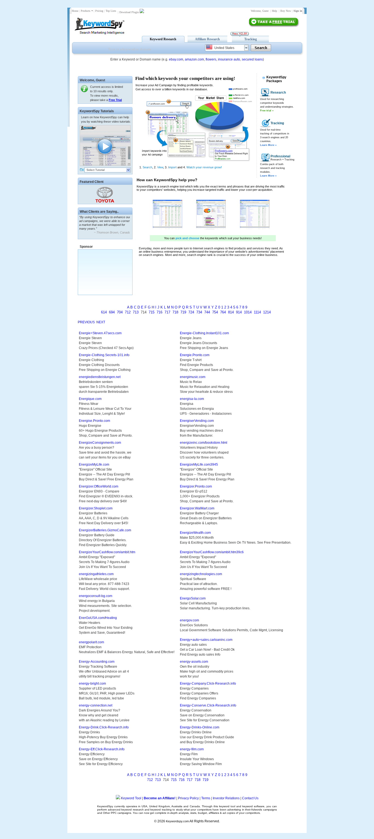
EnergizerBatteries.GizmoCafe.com (105, 530)
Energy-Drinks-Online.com (199, 727)
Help (274, 10)
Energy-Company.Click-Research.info (208, 683)
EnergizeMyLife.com (94, 464)
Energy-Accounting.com (96, 662)
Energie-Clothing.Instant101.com (204, 333)
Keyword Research (163, 39)
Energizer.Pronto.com (196, 486)
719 (183, 312)
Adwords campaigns (264, 809)
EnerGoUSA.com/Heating (98, 618)
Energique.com (90, 399)
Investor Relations (226, 798)
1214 (267, 312)
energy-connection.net (95, 705)
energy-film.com (192, 749)
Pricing (99, 10)
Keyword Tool (131, 798)
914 (239, 312)
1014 (248, 312)
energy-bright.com (92, 683)
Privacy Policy (188, 798)
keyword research (132, 809)
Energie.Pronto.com (194, 355)
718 (175, 312)
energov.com (189, 620)
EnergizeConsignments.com (100, 443)
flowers (211, 59)
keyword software (253, 806)
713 (136, 312)
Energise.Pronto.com (94, 421)
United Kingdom (159, 806)
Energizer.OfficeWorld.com (98, 486)
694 (112, 312)
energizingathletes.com (96, 574)
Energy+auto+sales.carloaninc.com (206, 640)
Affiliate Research (207, 39)
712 (128, 312)
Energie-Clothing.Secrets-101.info (104, 355)
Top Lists (111, 10)
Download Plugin (129, 12)
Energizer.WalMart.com (197, 508)
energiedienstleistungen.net (99, 377)
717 (167, 312)
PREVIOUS (86, 322)
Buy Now (285, 10)
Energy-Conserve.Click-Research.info (208, 705)
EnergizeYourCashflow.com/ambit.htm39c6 (212, 552)
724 (191, 312)
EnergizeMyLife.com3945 (199, 464)
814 (231, 312)
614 (104, 312)
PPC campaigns (121, 812)
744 (207, 312)
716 (159, 312)
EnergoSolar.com (193, 598)
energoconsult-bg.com (95, 596)
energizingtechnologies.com (201, 574)
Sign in (298, 10)
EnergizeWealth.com (195, 533)
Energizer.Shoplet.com (96, 508)
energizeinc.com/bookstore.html (203, 443)
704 (120, 312)
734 (199, 312)
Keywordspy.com (177, 821)
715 (151, 312)
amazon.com (194, 59)
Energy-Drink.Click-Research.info (104, 727)
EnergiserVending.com (197, 421)
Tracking (250, 39)
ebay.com (176, 59)
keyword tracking (160, 809)
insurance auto (229, 59)
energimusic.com (192, 377)
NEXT (100, 322)
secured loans (252, 59)
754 (215, 312)
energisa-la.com (192, 399)
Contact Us (250, 798)
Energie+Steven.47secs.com (100, 333)
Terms (205, 798)
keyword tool (227, 806)
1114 (257, 312)
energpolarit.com (91, 642)
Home (75, 10)
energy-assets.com (194, 662)
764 (223, 312)
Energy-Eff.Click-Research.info (102, 749)
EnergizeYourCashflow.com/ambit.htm (107, 552)
